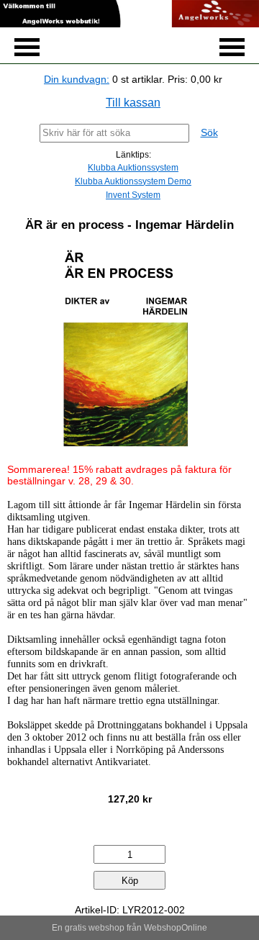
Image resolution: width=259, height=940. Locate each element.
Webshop (162, 928)
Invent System (133, 195)
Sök (209, 132)
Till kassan (133, 102)
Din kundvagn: (76, 79)
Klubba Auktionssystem (133, 168)
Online (194, 928)
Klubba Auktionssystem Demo (133, 181)
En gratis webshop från (97, 928)
